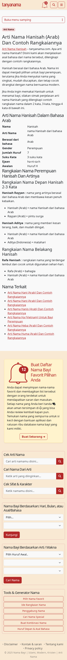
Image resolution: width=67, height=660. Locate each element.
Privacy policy (33, 648)
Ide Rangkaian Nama (33, 604)
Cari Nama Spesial (33, 616)
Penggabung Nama (33, 610)
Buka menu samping (17, 20)
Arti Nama (8, 29)
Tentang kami (54, 644)
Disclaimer (11, 644)
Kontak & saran (32, 644)
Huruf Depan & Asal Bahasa (33, 628)
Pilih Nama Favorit (33, 598)
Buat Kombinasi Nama (33, 622)
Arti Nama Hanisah (14, 49)
